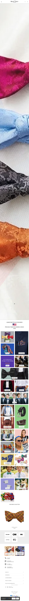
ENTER (21, 304)
